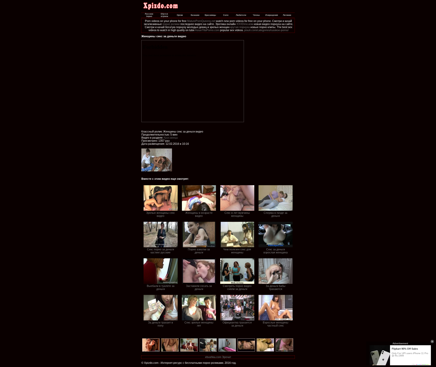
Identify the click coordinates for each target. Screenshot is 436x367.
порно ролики (171, 24)
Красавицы (171, 137)
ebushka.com (213, 357)
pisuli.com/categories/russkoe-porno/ (266, 30)
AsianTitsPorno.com (207, 30)
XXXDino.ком (244, 24)
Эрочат (226, 357)
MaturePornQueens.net (201, 21)
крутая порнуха (240, 27)
